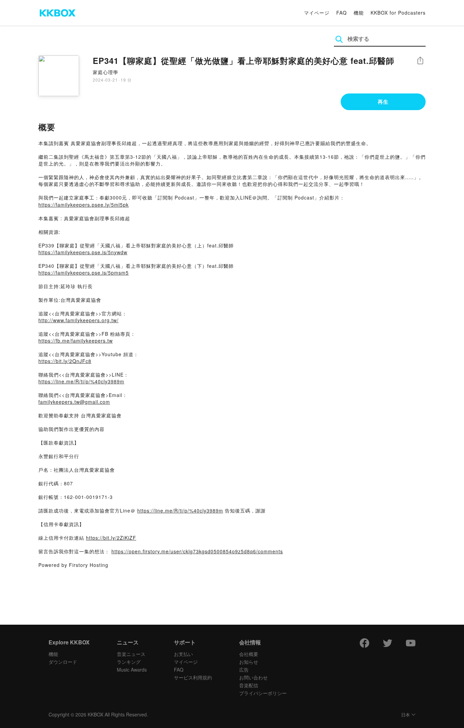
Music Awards (132, 669)
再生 (383, 101)
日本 (405, 714)
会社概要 (248, 654)
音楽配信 (248, 685)
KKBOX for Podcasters (398, 12)
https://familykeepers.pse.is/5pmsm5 (83, 272)
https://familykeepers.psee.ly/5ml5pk (83, 204)
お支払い (183, 654)
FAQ (341, 12)
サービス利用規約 (193, 677)
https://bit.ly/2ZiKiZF (111, 537)
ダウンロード (63, 661)
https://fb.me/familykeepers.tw (75, 340)
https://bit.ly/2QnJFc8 (64, 361)
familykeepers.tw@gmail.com (74, 401)
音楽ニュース (131, 654)
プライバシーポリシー (263, 693)
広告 (244, 669)
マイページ (316, 12)
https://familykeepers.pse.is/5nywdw (82, 252)
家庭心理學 (105, 72)
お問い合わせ (253, 677)
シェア (420, 60)
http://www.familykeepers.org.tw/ (78, 320)
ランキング (129, 661)
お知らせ (248, 661)
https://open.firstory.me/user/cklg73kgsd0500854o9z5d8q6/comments (197, 551)
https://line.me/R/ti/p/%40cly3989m (81, 381)
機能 (359, 12)
